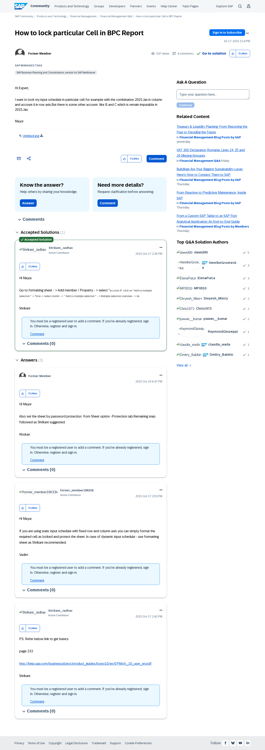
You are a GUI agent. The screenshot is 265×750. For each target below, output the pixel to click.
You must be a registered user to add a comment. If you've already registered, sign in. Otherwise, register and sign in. (89, 323)
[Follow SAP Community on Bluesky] (233, 743)
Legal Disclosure (76, 743)
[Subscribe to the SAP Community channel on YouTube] (240, 743)
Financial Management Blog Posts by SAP (210, 137)
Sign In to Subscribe (227, 32)
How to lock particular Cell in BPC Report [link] (159, 16)
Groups (99, 6)
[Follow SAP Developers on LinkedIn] (247, 743)
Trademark (99, 743)
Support (115, 743)
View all (182, 365)
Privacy (19, 743)
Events (151, 6)
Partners (136, 6)
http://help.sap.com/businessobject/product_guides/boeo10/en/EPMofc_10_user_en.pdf (85, 663)
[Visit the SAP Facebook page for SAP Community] (225, 743)
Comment (156, 159)
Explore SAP (224, 6)
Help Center (169, 6)
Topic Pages (190, 6)
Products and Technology (72, 6)
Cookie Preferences (138, 743)
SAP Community (24, 16)
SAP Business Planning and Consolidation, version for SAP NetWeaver (56, 72)
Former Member (39, 53)
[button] (233, 53)
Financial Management (83, 16)
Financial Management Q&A (116, 16)
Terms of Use (36, 743)
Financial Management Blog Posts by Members (214, 226)
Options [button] (247, 33)
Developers (117, 6)
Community (39, 6)
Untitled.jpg (31, 136)
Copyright (55, 743)
